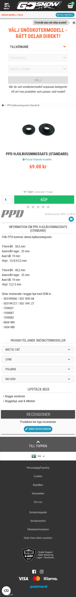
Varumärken (38, 493)
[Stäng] (74, 23)
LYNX (8, 359)
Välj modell (66, 15)
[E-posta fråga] (71, 219)
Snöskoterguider (38, 512)
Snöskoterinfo (38, 521)
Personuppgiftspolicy (38, 467)
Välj (38, 80)
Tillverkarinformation (38, 529)
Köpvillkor (38, 485)
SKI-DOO (10, 379)
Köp (44, 199)
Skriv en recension (39, 429)
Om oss (38, 502)
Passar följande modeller (38, 159)
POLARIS (10, 369)
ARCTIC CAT (12, 349)
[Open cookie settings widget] (6, 590)
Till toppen (38, 446)
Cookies (38, 476)
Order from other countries (38, 538)
